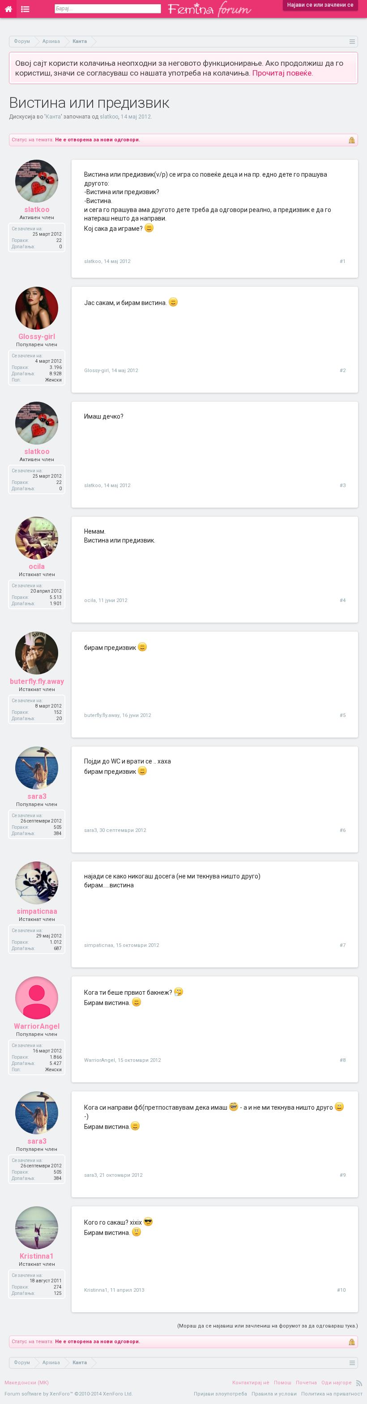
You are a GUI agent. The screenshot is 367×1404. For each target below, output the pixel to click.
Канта (53, 117)
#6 (343, 830)
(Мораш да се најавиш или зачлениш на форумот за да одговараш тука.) (267, 1326)
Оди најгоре (336, 1383)
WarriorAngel (37, 1026)
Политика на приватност (332, 1394)
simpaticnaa (37, 911)
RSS (359, 1383)
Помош (282, 1383)
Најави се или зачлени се (320, 5)
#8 (343, 1060)
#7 (343, 945)
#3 (343, 485)
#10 (341, 1290)
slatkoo (109, 117)
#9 (343, 1175)
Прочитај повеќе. (282, 72)
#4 (343, 600)
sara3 (37, 796)
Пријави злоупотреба (220, 1394)
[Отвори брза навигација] (352, 41)
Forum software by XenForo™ (68, 1394)
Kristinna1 (37, 1256)
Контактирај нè (250, 1383)
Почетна (306, 1383)
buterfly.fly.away (37, 681)
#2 (343, 370)
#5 (343, 715)
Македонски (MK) (26, 1383)
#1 (343, 261)
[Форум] (25, 9)
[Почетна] (8, 9)
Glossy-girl (36, 336)
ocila (37, 566)
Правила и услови (274, 1394)
